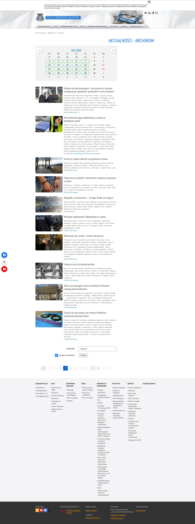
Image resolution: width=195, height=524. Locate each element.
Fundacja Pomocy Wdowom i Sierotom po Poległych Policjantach (102, 419)
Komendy (55, 398)
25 (58, 73)
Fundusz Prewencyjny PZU (104, 407)
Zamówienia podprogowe (71, 394)
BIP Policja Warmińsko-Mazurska (74, 511)
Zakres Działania (58, 395)
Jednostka (70, 349)
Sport (100, 488)
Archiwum (60, 33)
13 (76, 65)
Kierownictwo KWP (56, 389)
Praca (83, 383)
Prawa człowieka (58, 406)
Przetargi (70, 390)
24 (49, 73)
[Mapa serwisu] (149, 12)
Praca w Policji (87, 398)
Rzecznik (131, 390)
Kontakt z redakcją (91, 510)
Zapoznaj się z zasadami (118, 515)
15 (97, 367)
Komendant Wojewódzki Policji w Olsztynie (134, 406)
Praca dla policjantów (86, 394)
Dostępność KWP (134, 440)
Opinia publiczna (119, 410)
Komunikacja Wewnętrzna (101, 384)
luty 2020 (76, 50)
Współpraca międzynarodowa (104, 396)
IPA (99, 400)
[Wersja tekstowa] (153, 12)
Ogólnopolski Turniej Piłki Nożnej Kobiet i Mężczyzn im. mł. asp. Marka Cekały (104, 472)
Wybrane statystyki (116, 392)
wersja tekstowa (140, 510)
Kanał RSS (37, 510)
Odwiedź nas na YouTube (41, 510)
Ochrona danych (149, 383)
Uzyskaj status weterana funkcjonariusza (103, 493)
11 (58, 65)
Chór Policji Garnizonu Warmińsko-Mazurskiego (102, 461)
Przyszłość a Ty (41, 393)
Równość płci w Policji (57, 410)
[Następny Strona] (113, 50)
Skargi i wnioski (133, 401)
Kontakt (69, 401)
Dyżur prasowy (133, 398)
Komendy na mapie (56, 402)
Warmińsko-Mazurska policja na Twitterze (49, 510)
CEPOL (100, 403)
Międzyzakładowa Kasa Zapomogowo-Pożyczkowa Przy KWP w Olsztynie (104, 431)
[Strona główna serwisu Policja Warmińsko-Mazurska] (145, 12)
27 (76, 73)
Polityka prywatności (117, 518)
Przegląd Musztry (42, 396)
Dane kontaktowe (134, 388)
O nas (53, 383)
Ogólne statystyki (119, 388)
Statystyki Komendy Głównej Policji (118, 415)
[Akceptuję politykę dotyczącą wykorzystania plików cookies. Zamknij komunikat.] (149, 2)
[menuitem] (44, 26)
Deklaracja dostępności (93, 518)
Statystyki (116, 383)
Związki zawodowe (101, 391)
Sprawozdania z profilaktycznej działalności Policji (118, 404)
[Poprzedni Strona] (39, 50)
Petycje (131, 418)
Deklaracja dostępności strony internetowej (132, 434)
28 (85, 73)
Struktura (55, 393)
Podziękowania (41, 390)
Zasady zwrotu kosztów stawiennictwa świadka (133, 424)
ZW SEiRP (101, 411)
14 (85, 65)
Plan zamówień (72, 398)
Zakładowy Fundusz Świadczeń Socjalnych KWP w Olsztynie (103, 450)
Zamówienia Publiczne (70, 384)
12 (67, 65)
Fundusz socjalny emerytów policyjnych (104, 441)
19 (67, 69)
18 (58, 69)
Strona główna (40, 33)
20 (76, 69)
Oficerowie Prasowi (132, 394)
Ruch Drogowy (118, 398)
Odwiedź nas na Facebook (45, 510)
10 (49, 65)
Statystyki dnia (118, 395)
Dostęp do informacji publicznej (132, 413)
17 (49, 69)
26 (67, 73)
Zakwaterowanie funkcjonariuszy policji (103, 483)
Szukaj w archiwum (67, 355)
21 (85, 69)
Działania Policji (41, 383)
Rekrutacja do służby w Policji (87, 389)
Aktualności (52, 33)
